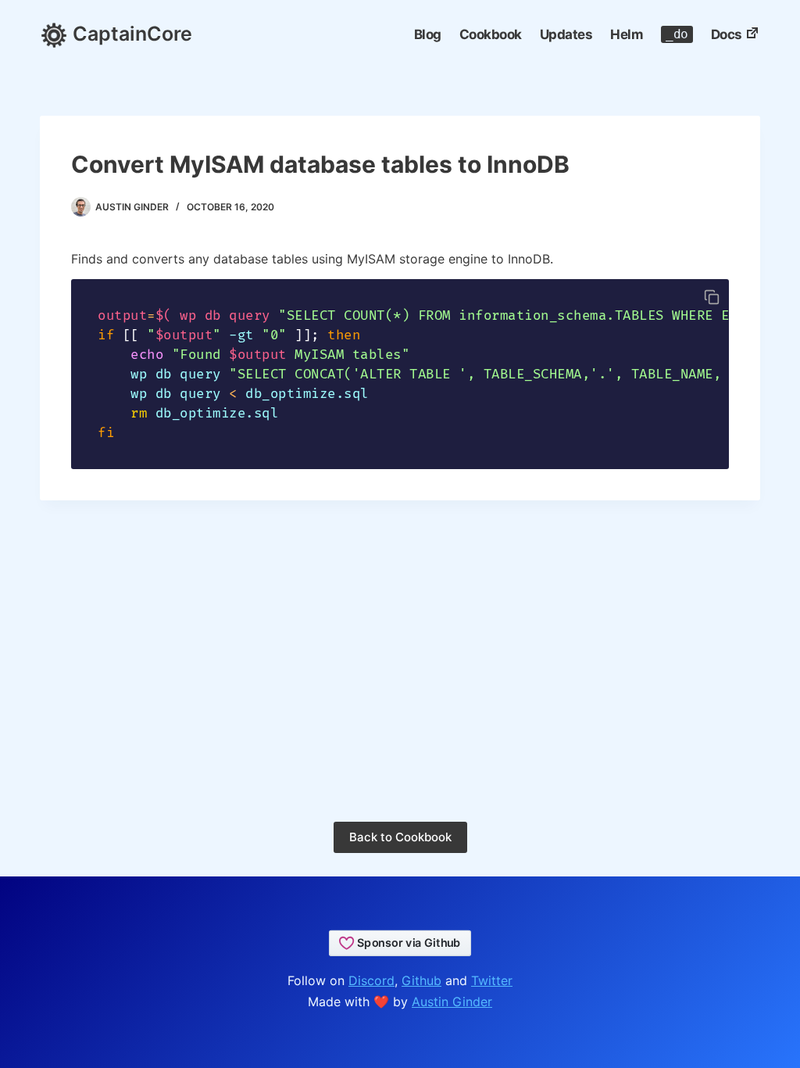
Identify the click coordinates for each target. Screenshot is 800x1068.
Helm (626, 34)
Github (421, 980)
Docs (726, 34)
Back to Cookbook (400, 837)
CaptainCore (130, 33)
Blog (427, 34)
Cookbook (490, 34)
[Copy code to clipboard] (711, 297)
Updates (566, 34)
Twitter (491, 980)
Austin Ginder (452, 1001)
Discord (371, 980)
